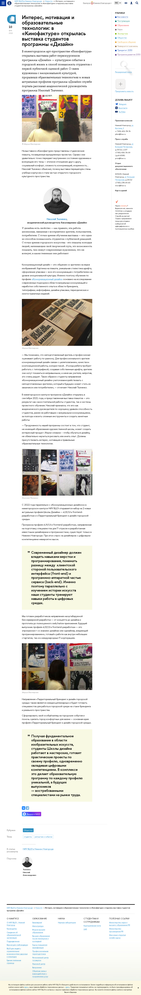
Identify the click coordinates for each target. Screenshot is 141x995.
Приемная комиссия (123, 120)
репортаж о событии (43, 836)
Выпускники (37, 967)
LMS (85, 929)
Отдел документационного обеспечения (124, 166)
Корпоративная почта (92, 926)
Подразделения (13, 941)
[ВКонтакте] (23, 808)
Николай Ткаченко (57, 219)
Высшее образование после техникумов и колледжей (41, 939)
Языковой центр (38, 964)
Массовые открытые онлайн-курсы (117, 936)
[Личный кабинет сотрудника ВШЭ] (131, 3)
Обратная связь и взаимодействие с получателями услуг (40, 974)
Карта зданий (121, 190)
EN (120, 3)
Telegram (122, 104)
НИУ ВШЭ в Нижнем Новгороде (38, 849)
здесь (26, 987)
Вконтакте (123, 108)
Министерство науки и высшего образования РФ (119, 923)
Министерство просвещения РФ (116, 930)
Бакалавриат (37, 922)
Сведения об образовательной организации (14, 935)
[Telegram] (27, 808)
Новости (38, 908)
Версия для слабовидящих (17, 945)
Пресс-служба (121, 139)
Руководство (12, 929)
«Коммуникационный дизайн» (47, 279)
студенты (28, 836)
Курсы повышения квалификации (39, 946)
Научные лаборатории (67, 922)
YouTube (122, 112)
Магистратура (37, 926)
